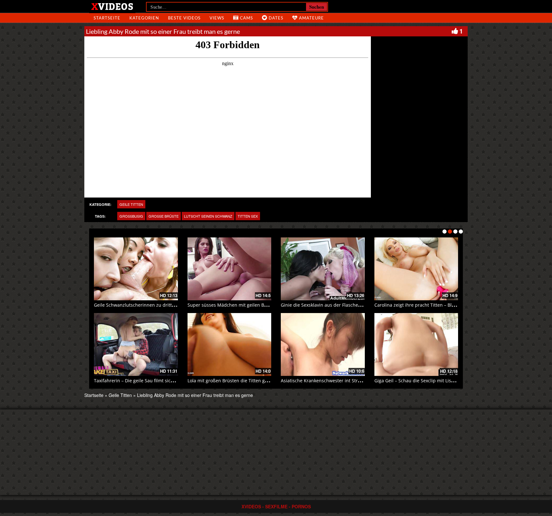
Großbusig (131, 216)
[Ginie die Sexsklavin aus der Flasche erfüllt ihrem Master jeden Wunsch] (323, 268)
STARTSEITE (107, 17)
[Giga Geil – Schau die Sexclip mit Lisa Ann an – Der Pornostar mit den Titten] (416, 344)
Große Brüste (164, 216)
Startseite (93, 395)
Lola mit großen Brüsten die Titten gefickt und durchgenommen (256, 381)
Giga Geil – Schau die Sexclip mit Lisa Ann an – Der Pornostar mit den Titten (455, 381)
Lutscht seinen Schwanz (208, 216)
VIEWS (217, 17)
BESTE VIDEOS (184, 17)
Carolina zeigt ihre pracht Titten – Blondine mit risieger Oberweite (445, 305)
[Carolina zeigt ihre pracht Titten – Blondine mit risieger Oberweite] (416, 268)
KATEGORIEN (144, 17)
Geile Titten (131, 204)
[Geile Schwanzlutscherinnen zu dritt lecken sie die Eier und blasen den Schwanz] (136, 268)
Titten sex (248, 216)
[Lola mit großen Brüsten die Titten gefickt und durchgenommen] (230, 344)
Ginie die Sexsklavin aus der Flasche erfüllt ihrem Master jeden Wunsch (358, 305)
